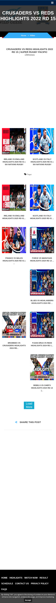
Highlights (16, 578)
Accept (28, 600)
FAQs (4, 589)
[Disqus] (28, 466)
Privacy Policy (40, 584)
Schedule (7, 584)
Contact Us (22, 584)
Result (44, 578)
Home (23, 35)
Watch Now (31, 578)
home (4, 578)
